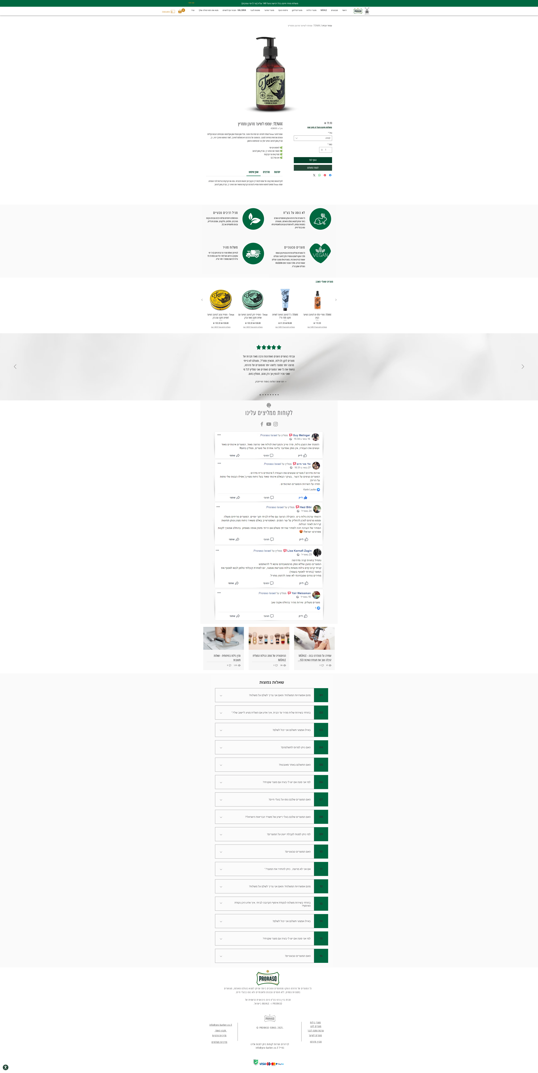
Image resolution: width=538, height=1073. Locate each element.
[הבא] (523, 366)
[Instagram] (276, 424)
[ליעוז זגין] (270, 394)
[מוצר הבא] (202, 299)
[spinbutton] (326, 149)
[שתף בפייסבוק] (330, 175)
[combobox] (313, 138)
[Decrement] (330, 149)
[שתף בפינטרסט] (325, 175)
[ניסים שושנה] (265, 394)
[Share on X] (314, 175)
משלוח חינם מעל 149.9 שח (319, 127)
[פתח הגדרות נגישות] (5, 1067)
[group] (269, 309)
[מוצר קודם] (336, 299)
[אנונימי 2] (278, 394)
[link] (253, 172)
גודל (330, 133)
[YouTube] (269, 424)
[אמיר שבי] (262, 394)
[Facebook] (262, 424)
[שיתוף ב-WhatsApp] (319, 175)
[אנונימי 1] (275, 394)
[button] (181, 10)
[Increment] (322, 149)
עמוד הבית (327, 25)
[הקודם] (15, 366)
